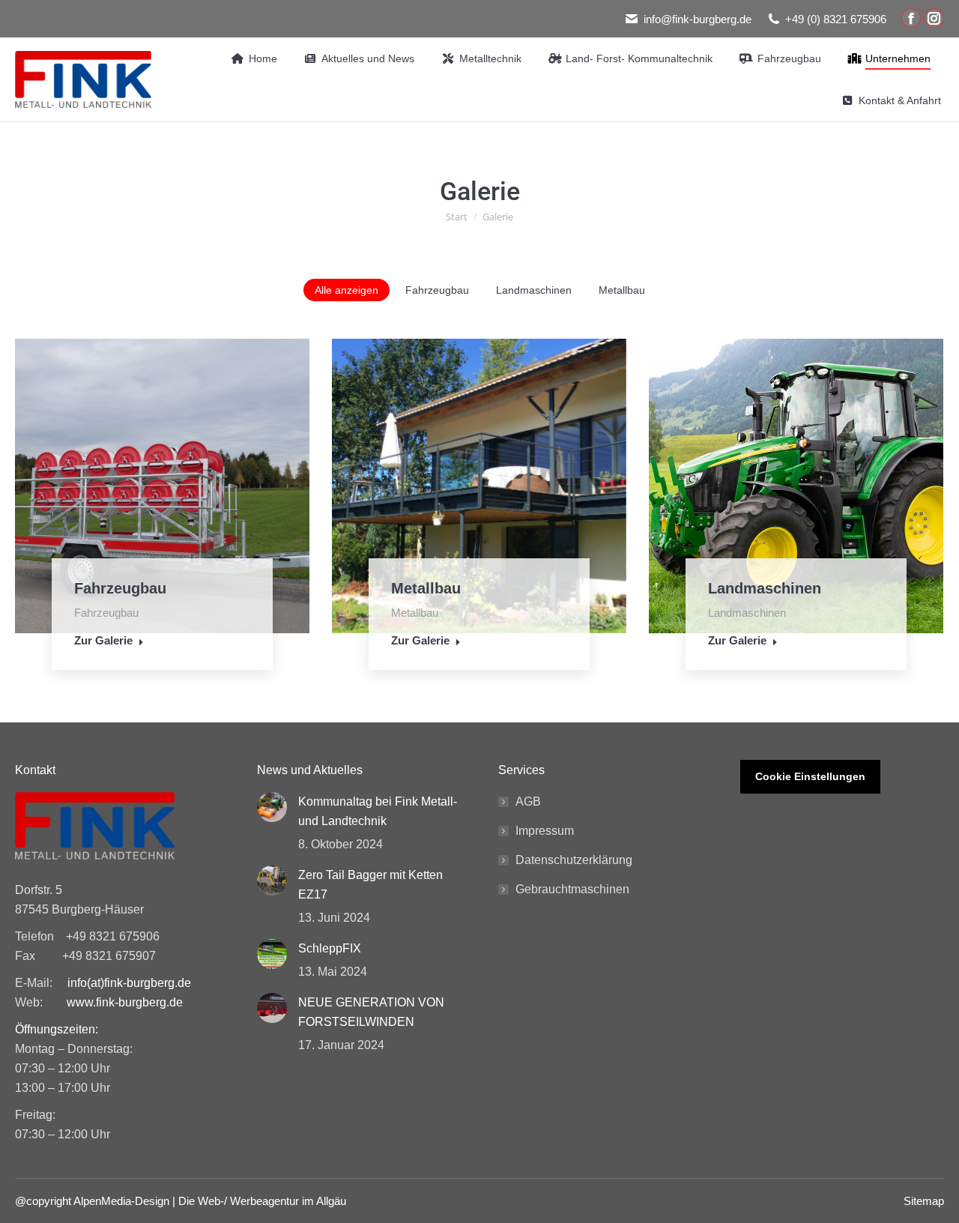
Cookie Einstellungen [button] (810, 776)
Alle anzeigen (346, 290)
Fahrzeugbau (437, 290)
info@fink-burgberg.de (697, 19)
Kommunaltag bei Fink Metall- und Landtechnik (377, 811)
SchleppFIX (329, 948)
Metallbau (622, 290)
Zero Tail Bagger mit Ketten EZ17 (370, 885)
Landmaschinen (534, 290)
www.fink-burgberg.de (125, 1002)
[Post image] (272, 807)
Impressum (544, 830)
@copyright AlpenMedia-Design (92, 1201)
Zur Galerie (103, 640)
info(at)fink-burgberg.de (129, 982)
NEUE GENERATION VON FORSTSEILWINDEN (371, 1012)
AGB (528, 801)
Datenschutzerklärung (573, 860)
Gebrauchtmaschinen (572, 889)
